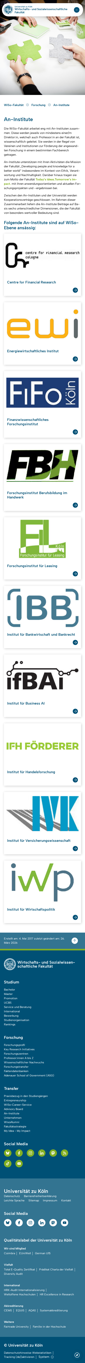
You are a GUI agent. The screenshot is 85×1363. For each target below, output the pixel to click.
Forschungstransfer (16, 1066)
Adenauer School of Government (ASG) (29, 1075)
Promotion (10, 998)
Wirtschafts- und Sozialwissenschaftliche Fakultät (41, 11)
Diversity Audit (13, 1274)
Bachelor (9, 989)
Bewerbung (11, 1015)
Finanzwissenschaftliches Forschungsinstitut (28, 422)
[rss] (64, 1153)
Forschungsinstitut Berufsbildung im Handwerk (37, 495)
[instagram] (30, 1153)
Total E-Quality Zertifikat (19, 1269)
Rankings (9, 1024)
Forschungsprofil (14, 1045)
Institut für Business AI (26, 703)
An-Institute (61, 105)
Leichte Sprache (14, 1200)
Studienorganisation (16, 1020)
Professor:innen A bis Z (18, 1058)
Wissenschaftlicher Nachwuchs (24, 1062)
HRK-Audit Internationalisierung (24, 1290)
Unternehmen (13, 1118)
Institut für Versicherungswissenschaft (39, 840)
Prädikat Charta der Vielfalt (56, 1269)
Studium (11, 982)
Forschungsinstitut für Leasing (32, 566)
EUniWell (25, 1253)
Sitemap (33, 1200)
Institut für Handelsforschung (31, 772)
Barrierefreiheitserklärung (40, 1196)
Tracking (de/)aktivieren (19, 1357)
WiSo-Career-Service (18, 1104)
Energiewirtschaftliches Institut (33, 351)
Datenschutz (12, 1196)
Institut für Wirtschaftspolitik (31, 909)
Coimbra (9, 1253)
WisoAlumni (11, 1122)
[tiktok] (7, 1163)
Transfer (11, 1088)
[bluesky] (7, 1153)
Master (8, 994)
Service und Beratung (17, 1007)
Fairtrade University (16, 1326)
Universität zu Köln (30, 7)
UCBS (7, 1002)
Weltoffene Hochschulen (20, 1294)
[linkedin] (42, 1153)
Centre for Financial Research (31, 282)
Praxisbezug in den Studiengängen (26, 1096)
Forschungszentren (16, 1053)
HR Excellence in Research (57, 1294)
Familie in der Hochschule (49, 1326)
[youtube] (19, 1163)
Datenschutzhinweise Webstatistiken (27, 1352)
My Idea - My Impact (17, 1131)
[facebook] (19, 1153)
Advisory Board (13, 1109)
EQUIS (20, 1310)
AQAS (32, 1310)
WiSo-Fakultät (14, 105)
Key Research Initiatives (19, 1049)
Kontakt (66, 1200)
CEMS (8, 1310)
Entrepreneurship (15, 1100)
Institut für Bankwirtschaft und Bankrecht (41, 634)
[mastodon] (53, 1153)
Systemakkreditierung (54, 1310)
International (12, 1011)
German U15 (43, 1253)
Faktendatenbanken (16, 1071)
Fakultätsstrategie (15, 1126)
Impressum (50, 1200)
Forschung (38, 105)
